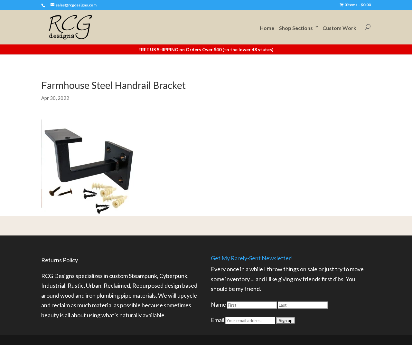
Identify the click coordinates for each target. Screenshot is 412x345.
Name (218, 304)
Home (267, 28)
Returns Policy (59, 260)
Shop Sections (296, 28)
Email (217, 319)
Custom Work (339, 28)
